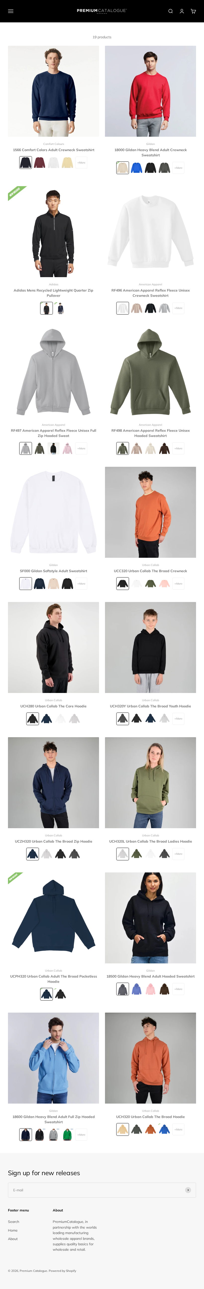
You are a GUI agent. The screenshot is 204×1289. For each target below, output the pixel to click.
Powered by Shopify (62, 1271)
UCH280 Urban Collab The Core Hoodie (53, 706)
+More (81, 162)
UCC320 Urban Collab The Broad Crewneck (150, 571)
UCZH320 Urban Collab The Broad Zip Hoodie (53, 841)
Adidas (53, 284)
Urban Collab (150, 565)
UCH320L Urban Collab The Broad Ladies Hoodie (150, 841)
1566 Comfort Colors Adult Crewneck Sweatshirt (53, 150)
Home (13, 1230)
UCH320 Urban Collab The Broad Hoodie (150, 1117)
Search (13, 1221)
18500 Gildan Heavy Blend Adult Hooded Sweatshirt (150, 976)
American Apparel (150, 284)
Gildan (150, 144)
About (13, 1239)
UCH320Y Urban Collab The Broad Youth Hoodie (150, 706)
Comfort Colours (53, 144)
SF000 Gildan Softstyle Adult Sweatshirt (53, 571)
